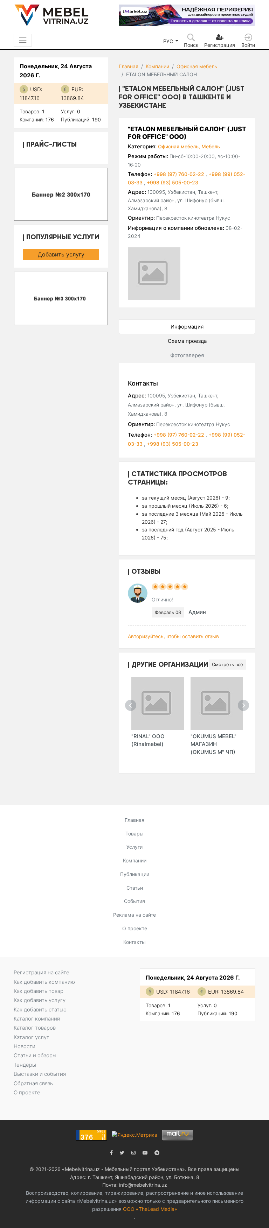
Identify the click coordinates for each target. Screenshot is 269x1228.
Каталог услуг (31, 1037)
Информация (187, 326)
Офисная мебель (197, 66)
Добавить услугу (61, 254)
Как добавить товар (38, 991)
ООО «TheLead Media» (150, 1209)
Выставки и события (40, 1074)
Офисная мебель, (179, 146)
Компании (157, 66)
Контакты (134, 942)
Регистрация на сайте (41, 972)
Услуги (134, 847)
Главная (128, 66)
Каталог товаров (35, 1027)
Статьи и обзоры (35, 1055)
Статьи (134, 888)
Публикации (134, 874)
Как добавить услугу (39, 1000)
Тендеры (25, 1064)
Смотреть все (227, 664)
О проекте (134, 928)
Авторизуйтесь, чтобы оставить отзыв (173, 636)
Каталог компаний (37, 1018)
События (134, 901)
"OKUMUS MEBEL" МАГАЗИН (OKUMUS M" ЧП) (213, 744)
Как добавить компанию (44, 982)
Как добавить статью (40, 1009)
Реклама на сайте (134, 915)
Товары (134, 834)
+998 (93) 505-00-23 (172, 182)
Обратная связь (33, 1083)
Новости (24, 1046)
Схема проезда (187, 341)
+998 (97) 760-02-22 (179, 174)
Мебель (210, 146)
